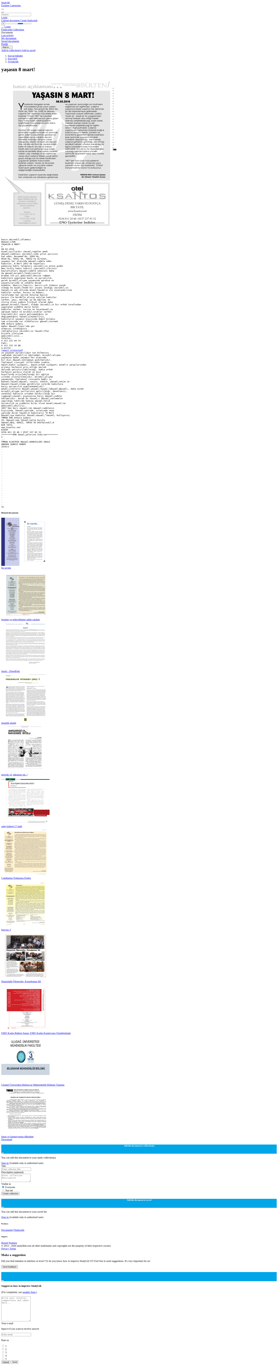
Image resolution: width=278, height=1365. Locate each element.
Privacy (5, 1248)
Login (4, 17)
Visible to (6, 1184)
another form (29, 1292)
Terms (13, 1248)
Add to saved (28, 50)
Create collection (10, 1193)
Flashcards (7, 29)
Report (4, 1243)
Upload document (10, 20)
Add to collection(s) (11, 50)
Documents (7, 1230)
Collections (18, 29)
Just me (9, 1190)
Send (14, 1362)
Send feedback (10, 1267)
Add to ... (7, 47)
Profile (4, 44)
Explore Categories (11, 5)
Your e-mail (7, 1323)
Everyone (10, 1187)
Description (12, 1172)
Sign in (5, 1163)
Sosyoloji (12, 58)
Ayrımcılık (13, 61)
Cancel (6, 1362)
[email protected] (12, 350)
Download (6, 1139)
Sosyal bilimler (15, 55)
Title (3, 1166)
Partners (13, 1243)
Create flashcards (28, 20)
